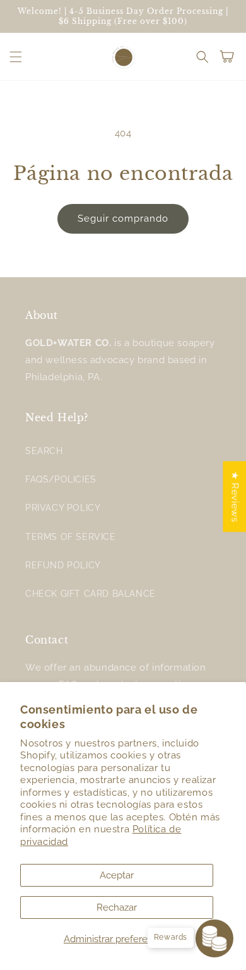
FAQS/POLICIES (61, 479)
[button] (16, 57)
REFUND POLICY (63, 565)
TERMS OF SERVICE (70, 537)
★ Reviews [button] (234, 496)
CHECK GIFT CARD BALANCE (90, 594)
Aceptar (117, 875)
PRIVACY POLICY (62, 508)
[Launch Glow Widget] (214, 938)
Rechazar (117, 907)
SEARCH (44, 451)
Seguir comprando (123, 218)
